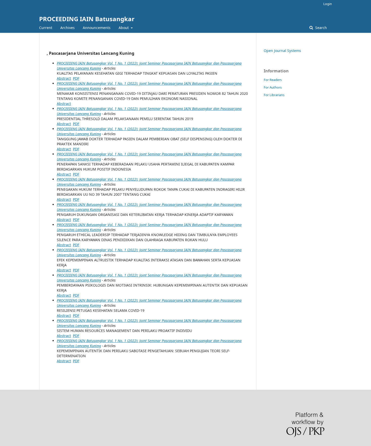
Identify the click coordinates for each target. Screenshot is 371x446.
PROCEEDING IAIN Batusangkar (87, 19)
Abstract (64, 78)
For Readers (273, 79)
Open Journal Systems (282, 50)
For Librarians (274, 95)
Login (327, 4)
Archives (67, 27)
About (124, 27)
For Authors (273, 87)
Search (320, 27)
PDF (76, 78)
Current (45, 27)
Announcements (97, 27)
